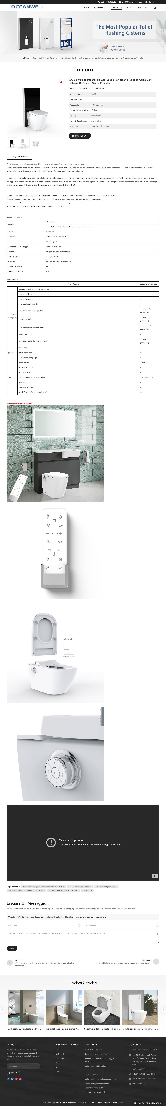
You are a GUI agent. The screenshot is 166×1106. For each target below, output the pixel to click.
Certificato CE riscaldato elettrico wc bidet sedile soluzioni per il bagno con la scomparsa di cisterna (26, 1028)
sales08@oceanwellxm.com (132, 2)
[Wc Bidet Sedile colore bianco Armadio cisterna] (64, 1007)
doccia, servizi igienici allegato (97, 1054)
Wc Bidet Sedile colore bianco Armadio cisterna (64, 1028)
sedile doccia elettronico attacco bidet (100, 1079)
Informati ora (81, 135)
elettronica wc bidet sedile (95, 1092)
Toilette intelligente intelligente (97, 1083)
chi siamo (99, 7)
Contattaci (142, 7)
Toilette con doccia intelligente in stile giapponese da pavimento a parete (140, 1028)
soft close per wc (92, 1074)
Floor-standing (51, 58)
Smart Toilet (37, 58)
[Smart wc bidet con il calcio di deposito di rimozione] (102, 1007)
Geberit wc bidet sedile (94, 1087)
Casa (86, 7)
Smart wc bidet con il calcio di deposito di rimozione (102, 1028)
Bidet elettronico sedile (94, 1049)
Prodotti (115, 7)
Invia (11, 1072)
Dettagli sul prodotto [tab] (19, 156)
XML (57, 1071)
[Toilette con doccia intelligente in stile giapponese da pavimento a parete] (140, 1007)
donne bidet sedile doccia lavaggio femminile (99, 1060)
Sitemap (59, 1067)
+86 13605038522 (108, 2)
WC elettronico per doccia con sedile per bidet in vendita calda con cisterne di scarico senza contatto (61, 916)
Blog (129, 7)
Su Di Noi (60, 1054)
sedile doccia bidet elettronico (97, 1066)
